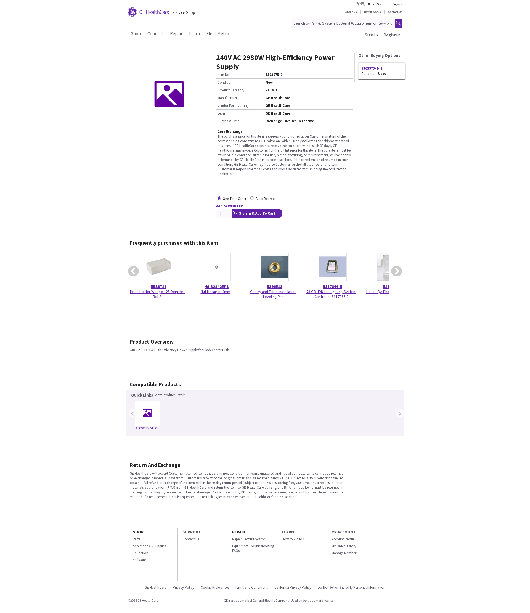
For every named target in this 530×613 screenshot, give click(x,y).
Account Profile (343, 539)
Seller (221, 113)
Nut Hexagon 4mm (215, 291)
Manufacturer (227, 98)
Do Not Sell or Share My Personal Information (351, 587)
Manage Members (344, 553)
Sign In (371, 35)
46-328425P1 (217, 286)
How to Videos (293, 539)
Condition (225, 82)
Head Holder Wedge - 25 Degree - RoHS (157, 294)
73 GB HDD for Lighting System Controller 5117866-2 (331, 294)
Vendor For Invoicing (233, 105)
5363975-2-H (371, 68)
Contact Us (395, 12)
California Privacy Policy (293, 587)
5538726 (158, 286)
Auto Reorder (265, 198)
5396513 (274, 286)
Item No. (224, 74)
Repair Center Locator (248, 539)
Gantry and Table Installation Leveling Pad (273, 294)
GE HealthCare (155, 587)
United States (376, 4)
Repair (176, 33)
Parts (136, 539)
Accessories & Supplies (149, 546)
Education (140, 553)
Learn (194, 33)
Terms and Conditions (251, 587)
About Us (351, 12)
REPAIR (238, 532)
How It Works (372, 12)
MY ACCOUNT (344, 532)
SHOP (138, 532)
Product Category (231, 90)
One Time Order (234, 198)
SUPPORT (191, 532)
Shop (136, 33)
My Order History (344, 546)
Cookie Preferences (215, 587)
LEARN (288, 532)
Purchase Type (228, 121)
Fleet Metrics (219, 33)
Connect (155, 33)
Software (139, 559)
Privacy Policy (183, 587)
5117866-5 (332, 286)
